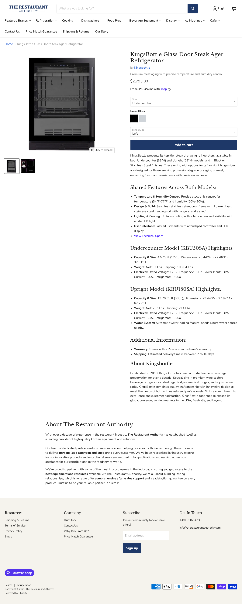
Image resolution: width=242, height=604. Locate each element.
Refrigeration (45, 21)
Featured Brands (17, 21)
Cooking (68, 21)
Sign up (132, 548)
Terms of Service (15, 525)
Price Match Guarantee (41, 31)
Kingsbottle (142, 68)
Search (8, 585)
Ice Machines (194, 21)
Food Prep (114, 21)
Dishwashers (90, 21)
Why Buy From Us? (76, 531)
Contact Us (12, 31)
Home (9, 44)
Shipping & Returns (76, 31)
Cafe (213, 21)
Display (171, 21)
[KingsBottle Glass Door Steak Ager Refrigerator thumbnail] (11, 166)
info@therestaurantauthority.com (200, 528)
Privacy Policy (13, 531)
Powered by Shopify (16, 593)
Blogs (8, 536)
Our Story (101, 31)
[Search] (193, 8)
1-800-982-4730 (190, 520)
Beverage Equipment (144, 21)
